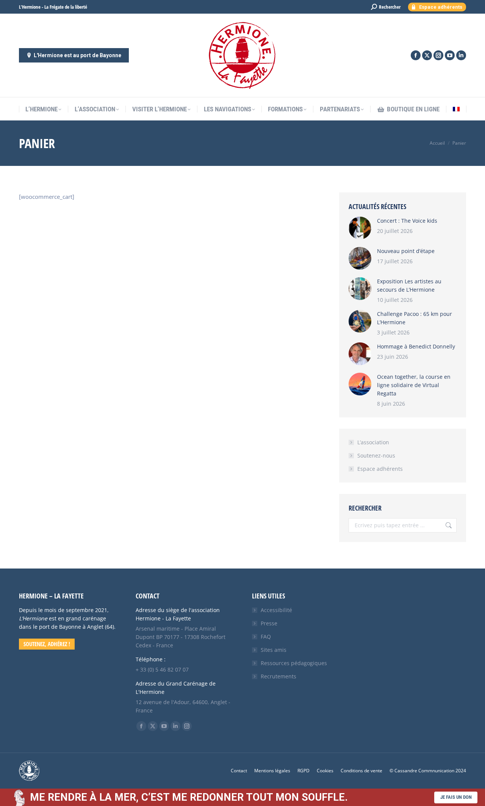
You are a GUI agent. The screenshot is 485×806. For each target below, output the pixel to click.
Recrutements (278, 676)
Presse (269, 623)
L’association (373, 442)
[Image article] (360, 228)
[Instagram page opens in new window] (438, 55)
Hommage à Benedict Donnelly (416, 346)
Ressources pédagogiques (294, 663)
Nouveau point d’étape (406, 251)
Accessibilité (276, 610)
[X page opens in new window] (427, 55)
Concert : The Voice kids (407, 220)
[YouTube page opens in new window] (450, 55)
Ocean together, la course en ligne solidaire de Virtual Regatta (414, 385)
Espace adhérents (380, 468)
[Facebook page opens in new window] (416, 55)
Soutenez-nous (376, 455)
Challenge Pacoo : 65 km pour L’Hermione (414, 318)
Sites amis (273, 649)
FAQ (266, 636)
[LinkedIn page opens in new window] (461, 55)
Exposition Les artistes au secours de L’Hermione (409, 285)
